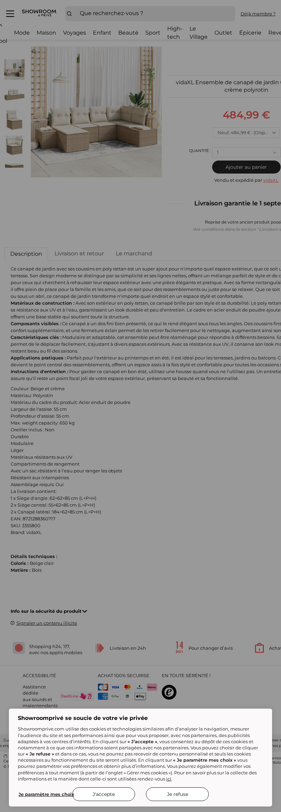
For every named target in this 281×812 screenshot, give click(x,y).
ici (168, 779)
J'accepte (104, 794)
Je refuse (177, 794)
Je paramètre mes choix (46, 794)
